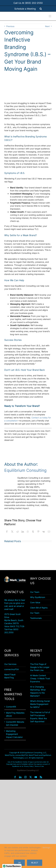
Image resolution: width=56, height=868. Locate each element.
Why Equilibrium (37, 597)
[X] (12, 531)
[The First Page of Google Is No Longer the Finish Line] (14, 556)
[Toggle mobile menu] (50, 16)
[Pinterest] (38, 531)
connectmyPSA (11, 669)
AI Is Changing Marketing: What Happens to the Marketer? (38, 691)
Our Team (34, 592)
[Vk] (43, 531)
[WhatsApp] (27, 531)
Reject (34, 862)
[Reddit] (17, 531)
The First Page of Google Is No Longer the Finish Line (39, 667)
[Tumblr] (33, 531)
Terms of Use (39, 766)
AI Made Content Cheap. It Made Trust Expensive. (40, 678)
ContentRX (11, 706)
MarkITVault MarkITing (10, 676)
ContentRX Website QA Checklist (15, 723)
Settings (47, 847)
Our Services (10, 664)
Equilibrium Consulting (25, 470)
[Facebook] (6, 531)
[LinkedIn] (22, 531)
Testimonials (36, 618)
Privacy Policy (28, 766)
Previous (10, 26)
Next (47, 26)
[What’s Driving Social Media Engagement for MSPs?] (41, 556)
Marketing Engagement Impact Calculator (14, 734)
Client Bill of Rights (39, 607)
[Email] (49, 531)
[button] (41, 9)
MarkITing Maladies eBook (15, 714)
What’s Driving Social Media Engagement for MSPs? (40, 704)
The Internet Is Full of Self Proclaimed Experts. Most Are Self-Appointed (40, 717)
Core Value (35, 602)
